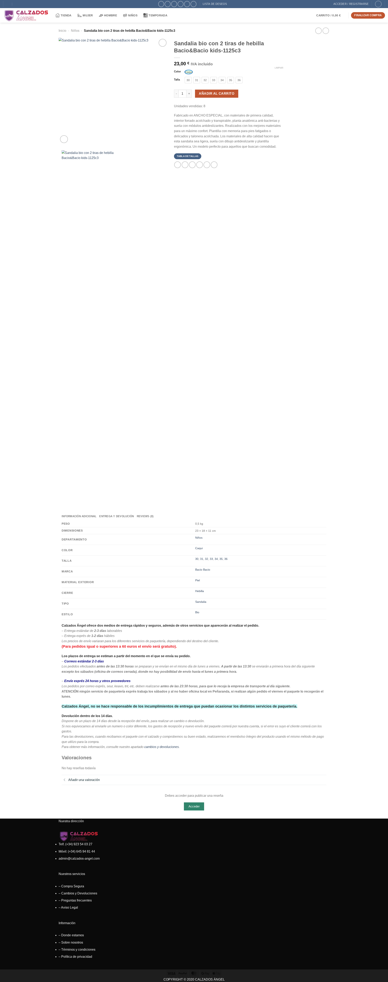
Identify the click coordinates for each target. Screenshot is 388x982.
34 (216, 558)
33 (211, 558)
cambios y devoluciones (161, 747)
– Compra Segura (71, 886)
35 (221, 558)
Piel (197, 580)
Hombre (110, 15)
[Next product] (318, 31)
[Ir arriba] (380, 976)
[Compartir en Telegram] (214, 164)
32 (206, 558)
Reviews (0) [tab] (145, 516)
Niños (132, 15)
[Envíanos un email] (180, 4)
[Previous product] (326, 31)
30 (196, 558)
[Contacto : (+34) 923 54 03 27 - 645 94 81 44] (16, 4)
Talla (177, 79)
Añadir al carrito (216, 93)
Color (177, 71)
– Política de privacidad (75, 956)
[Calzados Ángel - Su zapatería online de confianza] (26, 15)
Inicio (62, 30)
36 (226, 558)
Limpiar (279, 68)
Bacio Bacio (202, 569)
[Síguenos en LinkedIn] (193, 4)
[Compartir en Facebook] (177, 164)
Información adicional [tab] (79, 516)
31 (201, 558)
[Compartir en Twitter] (185, 164)
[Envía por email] (192, 164)
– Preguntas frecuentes (75, 900)
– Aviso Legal (68, 907)
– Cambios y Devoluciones (78, 893)
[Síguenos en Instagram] (168, 4)
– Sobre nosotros (71, 942)
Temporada (158, 15)
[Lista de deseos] (163, 43)
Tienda (66, 15)
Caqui (199, 548)
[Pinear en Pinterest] (199, 164)
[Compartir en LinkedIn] (206, 164)
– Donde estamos (71, 935)
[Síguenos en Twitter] (174, 4)
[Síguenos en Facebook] (161, 4)
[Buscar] (378, 4)
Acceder (194, 806)
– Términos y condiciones (77, 949)
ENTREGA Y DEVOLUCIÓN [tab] (116, 516)
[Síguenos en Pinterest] (187, 4)
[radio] (188, 72)
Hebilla (199, 591)
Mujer (88, 15)
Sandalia (200, 601)
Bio (197, 612)
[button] (331, 15)
